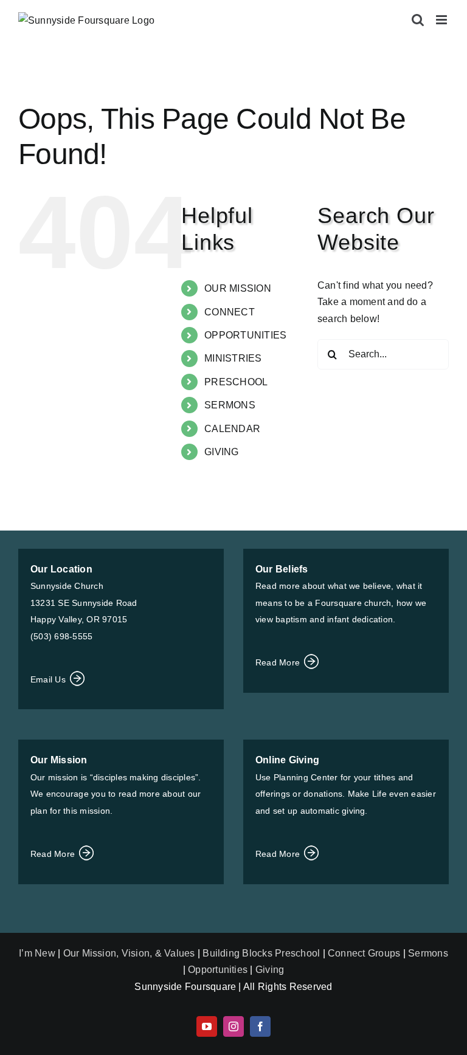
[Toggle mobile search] (418, 19)
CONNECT (229, 312)
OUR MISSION (237, 288)
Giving (269, 969)
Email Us (49, 679)
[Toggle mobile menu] (442, 19)
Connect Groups (364, 953)
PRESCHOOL (236, 382)
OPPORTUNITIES (245, 335)
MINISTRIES (232, 358)
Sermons (428, 953)
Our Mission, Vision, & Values (129, 953)
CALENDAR (232, 429)
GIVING (221, 452)
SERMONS (229, 405)
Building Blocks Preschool (261, 953)
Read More (278, 662)
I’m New (38, 953)
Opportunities (217, 969)
